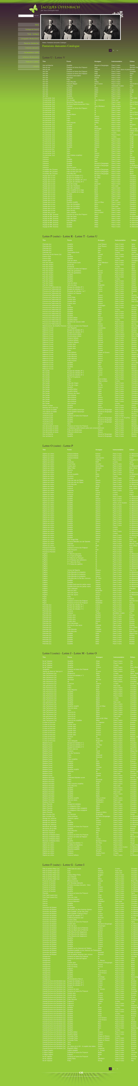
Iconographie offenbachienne (30, 38)
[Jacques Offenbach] (31, 8)
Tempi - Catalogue (33, 34)
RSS (63, 1076)
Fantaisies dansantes (32, 48)
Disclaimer (96, 1076)
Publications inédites (32, 62)
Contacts (36, 66)
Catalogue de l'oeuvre (32, 29)
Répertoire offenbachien (31, 43)
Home (44, 42)
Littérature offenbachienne (31, 57)
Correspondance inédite (31, 52)
